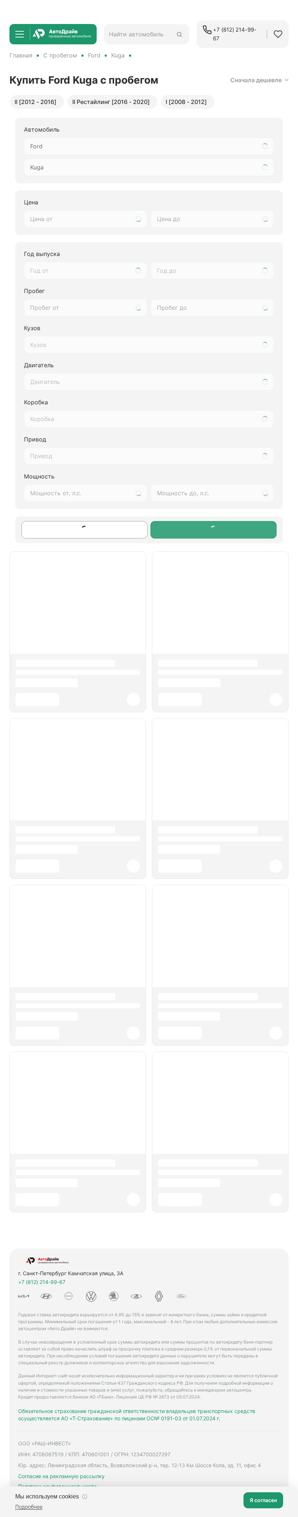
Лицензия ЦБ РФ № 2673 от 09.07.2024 (158, 1397)
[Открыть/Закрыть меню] (19, 34)
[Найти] (179, 34)
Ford (94, 55)
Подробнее (29, 1507)
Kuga (118, 55)
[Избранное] (278, 34)
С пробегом (60, 55)
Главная (20, 55)
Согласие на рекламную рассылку (61, 1476)
